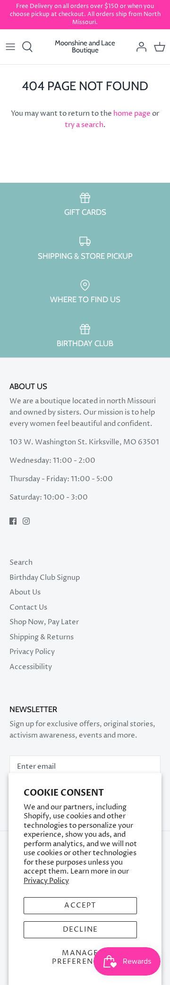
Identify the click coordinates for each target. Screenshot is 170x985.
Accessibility (30, 667)
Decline (80, 929)
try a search (84, 125)
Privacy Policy (46, 881)
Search (21, 563)
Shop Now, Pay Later (44, 622)
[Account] (138, 46)
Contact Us (28, 607)
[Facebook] (13, 521)
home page (132, 114)
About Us (25, 592)
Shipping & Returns (41, 637)
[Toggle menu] (10, 46)
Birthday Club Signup (44, 578)
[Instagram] (26, 521)
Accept (80, 905)
